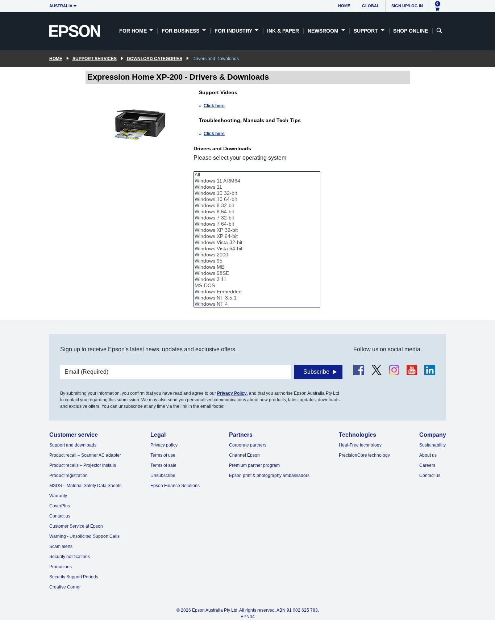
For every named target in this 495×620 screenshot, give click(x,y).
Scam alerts (60, 546)
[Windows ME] (257, 267)
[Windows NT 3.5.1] (257, 298)
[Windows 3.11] (257, 279)
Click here (214, 105)
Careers (427, 465)
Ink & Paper (283, 31)
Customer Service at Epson (76, 526)
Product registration (68, 475)
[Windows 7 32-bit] (257, 218)
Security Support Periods (73, 576)
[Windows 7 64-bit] (257, 224)
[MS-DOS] (257, 285)
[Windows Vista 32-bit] (257, 242)
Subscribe (316, 372)
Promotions (60, 566)
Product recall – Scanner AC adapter (85, 455)
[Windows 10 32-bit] (257, 193)
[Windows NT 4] (257, 304)
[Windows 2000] (257, 255)
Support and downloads (72, 445)
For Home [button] (133, 31)
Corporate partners (247, 445)
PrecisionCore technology (364, 455)
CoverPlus (59, 505)
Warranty (58, 495)
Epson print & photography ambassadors (269, 475)
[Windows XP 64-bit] (257, 236)
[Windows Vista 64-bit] (257, 249)
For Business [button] (181, 31)
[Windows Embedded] (257, 292)
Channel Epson (244, 455)
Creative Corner (65, 587)
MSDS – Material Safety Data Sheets (85, 485)
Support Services (94, 58)
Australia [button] (60, 6)
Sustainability (432, 445)
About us (428, 455)
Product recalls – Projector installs (82, 465)
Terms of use (162, 455)
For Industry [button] (234, 31)
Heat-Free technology (360, 445)
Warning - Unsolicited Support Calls (84, 536)
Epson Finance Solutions (175, 485)
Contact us (59, 516)
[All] (257, 175)
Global (370, 6)
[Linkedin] (429, 370)
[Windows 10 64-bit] (257, 199)
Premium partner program (254, 465)
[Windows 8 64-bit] (257, 212)
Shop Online (410, 31)
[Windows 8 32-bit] (257, 205)
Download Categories (154, 58)
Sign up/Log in (407, 6)
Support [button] (366, 31)
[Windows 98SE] (257, 273)
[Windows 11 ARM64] (257, 181)
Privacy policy (164, 445)
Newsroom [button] (324, 31)
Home (344, 6)
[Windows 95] (257, 261)
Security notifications (69, 556)
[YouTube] (412, 370)
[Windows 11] (257, 187)
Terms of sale (163, 465)
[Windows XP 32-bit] (257, 230)
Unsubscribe (162, 475)
